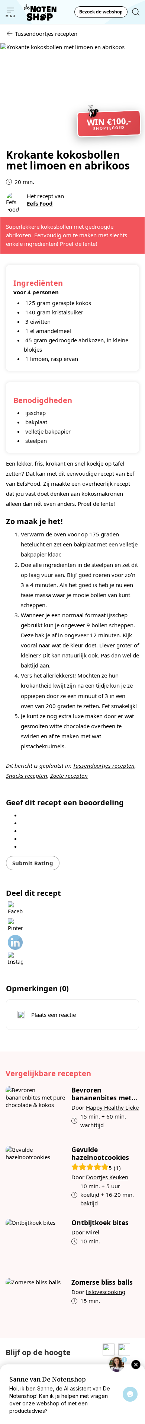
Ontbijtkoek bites (100, 1223)
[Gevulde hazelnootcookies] (36, 1177)
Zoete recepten (69, 775)
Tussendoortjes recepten (104, 765)
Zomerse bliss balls (102, 1282)
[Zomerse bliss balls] (36, 1302)
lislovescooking (105, 1291)
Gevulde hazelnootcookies (100, 1153)
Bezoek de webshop (101, 12)
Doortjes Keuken (107, 1177)
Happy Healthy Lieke (112, 1107)
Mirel (92, 1232)
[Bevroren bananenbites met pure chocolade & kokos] (36, 1110)
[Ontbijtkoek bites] (36, 1243)
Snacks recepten (26, 775)
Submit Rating (32, 863)
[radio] (72, 815)
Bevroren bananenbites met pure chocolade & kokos (101, 1094)
